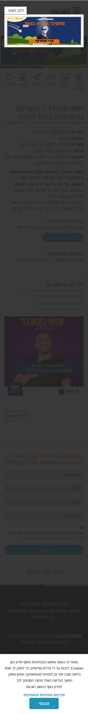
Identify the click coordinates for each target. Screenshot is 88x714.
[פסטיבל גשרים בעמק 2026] (44, 31)
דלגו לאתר (16, 10)
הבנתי (44, 703)
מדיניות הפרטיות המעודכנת (44, 694)
